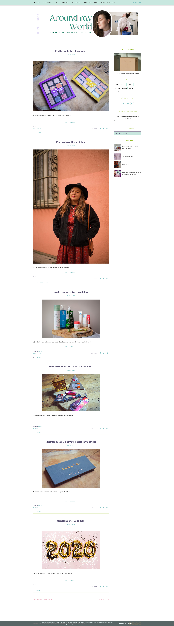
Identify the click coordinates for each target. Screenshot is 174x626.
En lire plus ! (70, 122)
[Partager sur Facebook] (100, 128)
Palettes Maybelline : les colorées (70, 51)
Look (46, 283)
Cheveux (131, 88)
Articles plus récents (43, 599)
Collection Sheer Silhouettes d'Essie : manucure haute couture (131, 173)
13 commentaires (37, 129)
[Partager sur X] (103, 128)
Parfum (117, 91)
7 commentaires (37, 353)
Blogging (39, 283)
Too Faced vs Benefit (127, 156)
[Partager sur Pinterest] (107, 128)
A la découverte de (121, 88)
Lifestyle (39, 591)
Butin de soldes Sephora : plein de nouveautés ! (70, 366)
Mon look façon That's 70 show (70, 142)
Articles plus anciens (98, 599)
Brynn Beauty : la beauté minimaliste (128, 73)
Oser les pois (125, 164)
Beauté (38, 133)
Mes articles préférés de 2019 (70, 520)
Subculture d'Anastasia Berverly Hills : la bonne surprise (70, 441)
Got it (130, 623)
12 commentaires (37, 279)
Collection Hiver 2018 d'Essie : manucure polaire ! (130, 147)
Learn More (123, 623)
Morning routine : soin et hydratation (71, 292)
